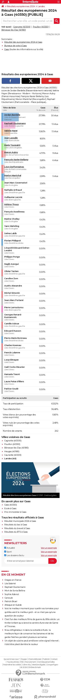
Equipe (24, 659)
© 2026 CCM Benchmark (31, 667)
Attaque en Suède (13, 605)
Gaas (6, 49)
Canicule (9, 598)
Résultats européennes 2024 (21, 6)
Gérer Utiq (26, 665)
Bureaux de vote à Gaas (15, 45)
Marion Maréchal (12, 175)
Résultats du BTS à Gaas (16, 532)
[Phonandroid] (45, 697)
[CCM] (45, 679)
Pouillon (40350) (41, 27)
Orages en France (13, 580)
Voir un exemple (49, 548)
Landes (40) (10, 458)
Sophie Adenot (12, 594)
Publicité (46, 659)
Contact (54, 659)
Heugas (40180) (11, 451)
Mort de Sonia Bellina (15, 590)
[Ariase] (15, 696)
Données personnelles (45, 662)
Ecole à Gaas (10, 508)
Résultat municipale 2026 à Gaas (20, 521)
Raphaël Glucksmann (15, 123)
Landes (41, 6)
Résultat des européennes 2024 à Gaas (23, 42)
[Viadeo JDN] (45, 691)
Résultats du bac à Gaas (15, 524)
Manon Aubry (11, 152)
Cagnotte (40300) (21, 27)
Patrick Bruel (11, 601)
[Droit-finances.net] (45, 685)
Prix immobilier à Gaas (15, 512)
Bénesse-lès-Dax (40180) (13, 30)
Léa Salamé (10, 583)
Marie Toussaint (12, 145)
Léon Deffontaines (14, 167)
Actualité (10, 548)
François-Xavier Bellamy (16, 159)
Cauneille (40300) (12, 455)
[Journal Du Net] (15, 685)
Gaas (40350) (10, 505)
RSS (22, 662)
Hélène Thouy (11, 204)
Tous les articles (13, 662)
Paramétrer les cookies (12, 665)
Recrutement (30, 662)
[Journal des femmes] (15, 679)
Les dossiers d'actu (15, 555)
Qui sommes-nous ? (12, 659)
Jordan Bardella (12, 114)
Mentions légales (38, 665)
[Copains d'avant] (15, 691)
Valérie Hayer (11, 130)
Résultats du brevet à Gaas (17, 528)
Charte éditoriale (34, 659)
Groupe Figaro (52, 665)
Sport (9, 551)
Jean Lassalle (11, 138)
